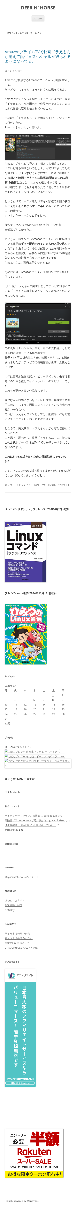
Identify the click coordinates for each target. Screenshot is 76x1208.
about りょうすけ (15, 900)
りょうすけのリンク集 (17, 933)
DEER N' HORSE (38, 8)
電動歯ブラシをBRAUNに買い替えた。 (27, 820)
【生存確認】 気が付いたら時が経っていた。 (30, 825)
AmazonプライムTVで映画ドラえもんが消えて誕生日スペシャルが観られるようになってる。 (38, 56)
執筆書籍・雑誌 (13, 905)
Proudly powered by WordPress (22, 1201)
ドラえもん (25, 485)
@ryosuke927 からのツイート (22, 877)
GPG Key (10, 910)
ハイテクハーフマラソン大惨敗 (22, 815)
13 (34, 704)
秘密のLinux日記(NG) (17, 943)
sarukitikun (50, 815)
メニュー (38, 18)
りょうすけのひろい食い (19, 938)
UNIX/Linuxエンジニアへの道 (21, 947)
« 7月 (7, 723)
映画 (36, 485)
